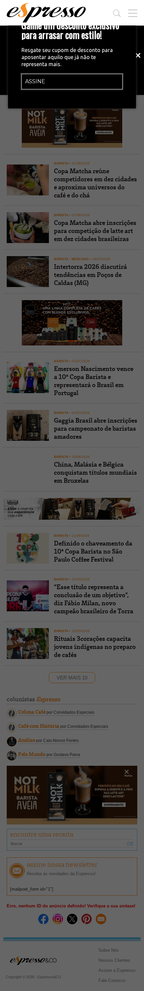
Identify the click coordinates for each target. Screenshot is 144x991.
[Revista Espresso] (46, 12)
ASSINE (35, 81)
